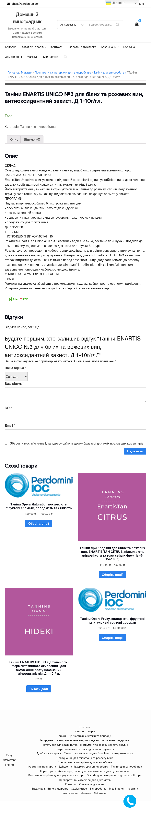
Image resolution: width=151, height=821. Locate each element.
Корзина (129, 47)
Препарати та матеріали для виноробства (63, 72)
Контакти (57, 47)
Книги (62, 736)
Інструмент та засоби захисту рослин (104, 744)
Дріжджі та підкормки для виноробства (83, 766)
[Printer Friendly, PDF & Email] (18, 298)
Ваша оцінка (15, 367)
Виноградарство (57, 788)
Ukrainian (118, 3)
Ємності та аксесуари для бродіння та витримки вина (98, 753)
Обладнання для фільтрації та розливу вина (84, 758)
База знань (108, 47)
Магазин (32, 57)
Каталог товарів (33, 47)
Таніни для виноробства (110, 72)
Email (10, 425)
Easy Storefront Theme (9, 760)
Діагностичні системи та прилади (90, 736)
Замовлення (13, 57)
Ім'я (8, 407)
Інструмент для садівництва (59, 744)
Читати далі (38, 689)
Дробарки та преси (49, 753)
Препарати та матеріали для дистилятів (84, 780)
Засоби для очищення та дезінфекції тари (114, 775)
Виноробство (98, 788)
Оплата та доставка (82, 47)
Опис (14, 139)
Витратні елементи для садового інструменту (85, 749)
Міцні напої (116, 788)
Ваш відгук (14, 383)
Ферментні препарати (42, 766)
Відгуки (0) (32, 139)
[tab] (14, 139)
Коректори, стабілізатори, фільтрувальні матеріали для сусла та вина (85, 771)
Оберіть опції (38, 523)
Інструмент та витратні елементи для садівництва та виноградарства (84, 740)
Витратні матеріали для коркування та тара (56, 775)
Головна (11, 47)
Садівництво (79, 788)
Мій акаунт (50, 57)
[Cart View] (136, 24)
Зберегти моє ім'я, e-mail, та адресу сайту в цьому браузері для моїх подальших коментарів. (77, 443)
